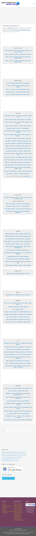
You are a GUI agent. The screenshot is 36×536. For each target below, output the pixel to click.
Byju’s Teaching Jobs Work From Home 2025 (18, 94)
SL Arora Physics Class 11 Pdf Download (18, 413)
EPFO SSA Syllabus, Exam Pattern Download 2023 (18, 236)
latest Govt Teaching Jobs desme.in (20, 89)
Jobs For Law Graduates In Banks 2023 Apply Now (18, 162)
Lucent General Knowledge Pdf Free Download (18, 349)
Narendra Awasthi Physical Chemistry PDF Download (18, 314)
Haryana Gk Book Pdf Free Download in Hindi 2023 (18, 347)
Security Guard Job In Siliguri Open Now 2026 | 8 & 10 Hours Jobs (14, 452)
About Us (4, 503)
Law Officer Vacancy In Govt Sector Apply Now (18, 138)
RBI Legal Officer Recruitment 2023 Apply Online (18, 164)
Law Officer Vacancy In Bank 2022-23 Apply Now (18, 148)
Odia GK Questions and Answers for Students (18, 360)
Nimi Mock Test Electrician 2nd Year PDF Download (18, 419)
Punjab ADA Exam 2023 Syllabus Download (18, 256)
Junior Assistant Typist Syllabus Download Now (18, 233)
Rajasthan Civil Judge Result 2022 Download (18, 294)
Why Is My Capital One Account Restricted (18, 316)
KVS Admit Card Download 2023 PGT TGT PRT (18, 273)
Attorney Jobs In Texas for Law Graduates (18, 128)
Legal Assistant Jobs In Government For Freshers (18, 119)
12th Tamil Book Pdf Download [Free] (18, 390)
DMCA (4, 510)
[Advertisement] (18, 17)
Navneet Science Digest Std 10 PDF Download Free (18, 311)
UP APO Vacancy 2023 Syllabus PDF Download (18, 259)
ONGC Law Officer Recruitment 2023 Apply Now (18, 146)
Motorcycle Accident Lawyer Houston (18, 306)
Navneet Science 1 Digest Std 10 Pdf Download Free (18, 411)
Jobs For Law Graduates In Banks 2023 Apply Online (18, 171)
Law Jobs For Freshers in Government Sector (18, 173)
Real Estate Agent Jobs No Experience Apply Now (18, 208)
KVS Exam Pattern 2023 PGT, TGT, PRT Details (18, 243)
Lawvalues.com (26, 176)
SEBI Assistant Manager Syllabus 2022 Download (18, 265)
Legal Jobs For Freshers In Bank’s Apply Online (18, 125)
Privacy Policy (5, 512)
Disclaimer (4, 508)
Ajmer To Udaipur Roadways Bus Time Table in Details (12, 457)
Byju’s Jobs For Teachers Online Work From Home (18, 54)
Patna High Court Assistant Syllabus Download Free (18, 241)
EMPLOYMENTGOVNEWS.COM (8, 511)
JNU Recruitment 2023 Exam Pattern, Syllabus (18, 238)
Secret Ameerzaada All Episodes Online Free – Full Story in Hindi (13, 455)
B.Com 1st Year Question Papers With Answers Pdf (18, 388)
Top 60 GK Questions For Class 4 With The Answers (18, 354)
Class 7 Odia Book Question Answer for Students (18, 363)
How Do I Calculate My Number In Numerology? (18, 322)
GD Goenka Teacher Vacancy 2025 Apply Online (18, 92)
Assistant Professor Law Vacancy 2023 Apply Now (18, 143)
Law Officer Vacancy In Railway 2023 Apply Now (18, 141)
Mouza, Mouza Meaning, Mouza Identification (18, 319)
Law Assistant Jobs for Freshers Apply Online (18, 151)
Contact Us (5, 507)
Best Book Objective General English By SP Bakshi (18, 352)
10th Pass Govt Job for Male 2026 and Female (21, 30)
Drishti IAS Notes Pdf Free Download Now (18, 401)
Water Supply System (18, 309)
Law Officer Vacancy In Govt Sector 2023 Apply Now (18, 159)
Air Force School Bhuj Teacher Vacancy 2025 (18, 83)
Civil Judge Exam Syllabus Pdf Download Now (18, 250)
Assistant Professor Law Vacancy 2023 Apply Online (18, 157)
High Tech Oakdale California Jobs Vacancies (18, 203)
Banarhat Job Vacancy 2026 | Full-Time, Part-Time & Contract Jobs (14, 453)
